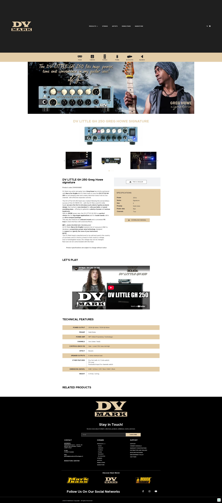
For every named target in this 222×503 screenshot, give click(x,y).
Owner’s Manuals (136, 446)
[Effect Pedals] (117, 56)
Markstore (139, 26)
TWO (134, 211)
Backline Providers (136, 452)
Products (92, 26)
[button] (207, 26)
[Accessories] (129, 56)
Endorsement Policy (137, 454)
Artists (115, 26)
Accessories (101, 456)
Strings (105, 26)
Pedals (100, 452)
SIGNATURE (136, 200)
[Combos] (104, 56)
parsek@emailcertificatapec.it (73, 456)
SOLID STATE (136, 206)
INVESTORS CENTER (72, 461)
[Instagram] (149, 491)
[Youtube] (156, 491)
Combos (100, 450)
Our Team (133, 456)
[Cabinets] (92, 56)
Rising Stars (126, 26)
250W (135, 197)
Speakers (100, 454)
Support (133, 443)
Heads (100, 445)
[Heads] (79, 56)
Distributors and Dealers (138, 450)
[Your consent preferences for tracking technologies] (219, 500)
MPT (134, 209)
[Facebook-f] (143, 491)
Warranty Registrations (138, 448)
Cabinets (100, 448)
